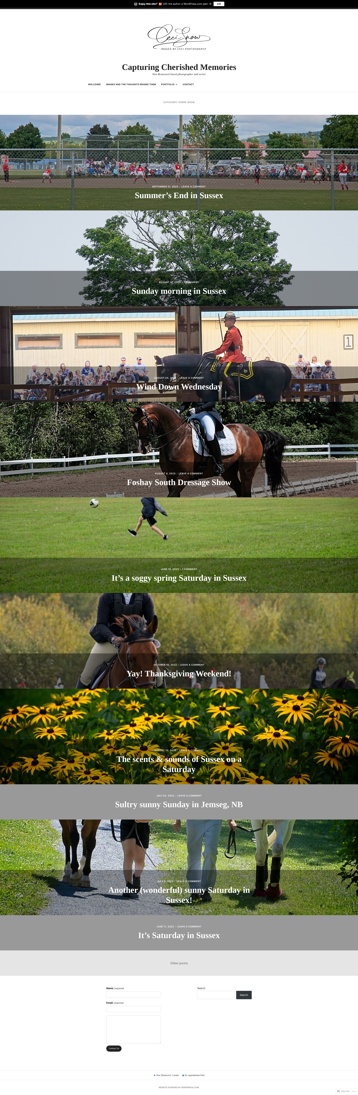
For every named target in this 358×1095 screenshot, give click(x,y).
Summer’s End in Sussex (179, 195)
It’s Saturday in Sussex (179, 935)
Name (115, 988)
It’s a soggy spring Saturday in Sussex (179, 578)
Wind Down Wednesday (179, 386)
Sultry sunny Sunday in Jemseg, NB (179, 804)
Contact (188, 84)
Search (201, 988)
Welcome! (94, 84)
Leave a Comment (194, 186)
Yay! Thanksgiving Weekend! (179, 673)
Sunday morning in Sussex (179, 291)
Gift (219, 4)
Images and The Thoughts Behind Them (131, 84)
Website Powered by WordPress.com (179, 1087)
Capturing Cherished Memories (179, 67)
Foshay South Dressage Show (179, 482)
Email (115, 1002)
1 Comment (191, 282)
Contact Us (114, 1048)
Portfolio (168, 84)
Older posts (179, 963)
